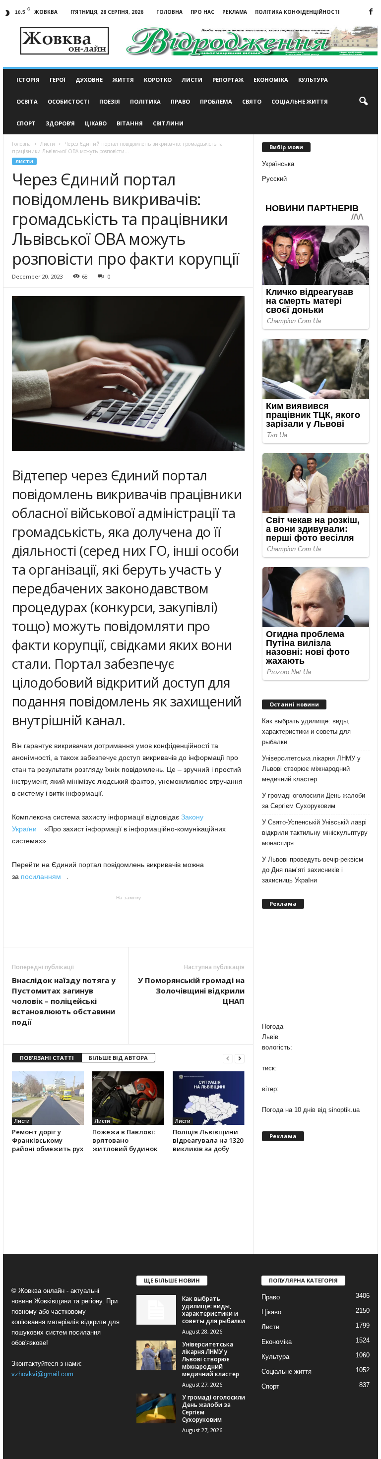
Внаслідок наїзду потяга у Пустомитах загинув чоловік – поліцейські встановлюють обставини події (64, 1001)
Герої (57, 79)
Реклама (234, 11)
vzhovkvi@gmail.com (42, 1374)
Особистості (68, 101)
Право (180, 101)
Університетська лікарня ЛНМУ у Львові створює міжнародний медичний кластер (311, 769)
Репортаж (228, 79)
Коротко (158, 79)
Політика (145, 101)
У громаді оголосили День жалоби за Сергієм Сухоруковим (313, 801)
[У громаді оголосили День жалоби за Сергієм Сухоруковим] (156, 1408)
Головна (169, 11)
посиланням (43, 876)
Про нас (202, 11)
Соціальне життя (299, 101)
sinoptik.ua (344, 1109)
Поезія (109, 101)
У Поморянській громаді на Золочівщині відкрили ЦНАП (191, 990)
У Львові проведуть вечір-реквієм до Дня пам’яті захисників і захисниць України (312, 870)
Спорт (26, 123)
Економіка (271, 79)
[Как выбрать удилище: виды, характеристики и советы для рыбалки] (156, 1310)
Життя (123, 79)
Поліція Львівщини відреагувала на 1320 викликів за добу (208, 1140)
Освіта (27, 101)
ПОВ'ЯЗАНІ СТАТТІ (47, 1057)
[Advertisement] (128, 921)
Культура (313, 79)
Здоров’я (60, 123)
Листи (192, 79)
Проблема (216, 101)
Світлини (168, 123)
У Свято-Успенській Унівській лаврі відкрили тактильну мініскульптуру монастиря (315, 832)
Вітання (130, 123)
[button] (363, 102)
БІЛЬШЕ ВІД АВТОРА (118, 1057)
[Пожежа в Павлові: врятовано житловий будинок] (128, 1098)
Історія (28, 79)
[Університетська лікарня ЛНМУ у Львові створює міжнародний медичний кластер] (156, 1355)
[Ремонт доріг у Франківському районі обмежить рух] (48, 1098)
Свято (251, 101)
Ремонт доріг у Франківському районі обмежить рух (47, 1140)
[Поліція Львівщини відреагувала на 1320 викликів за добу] (209, 1098)
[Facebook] (371, 12)
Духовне (89, 79)
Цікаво (96, 123)
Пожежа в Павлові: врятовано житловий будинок (124, 1140)
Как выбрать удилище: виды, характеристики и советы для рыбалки (306, 731)
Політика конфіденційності (297, 11)
